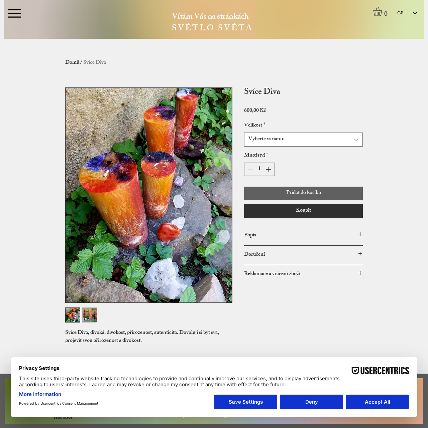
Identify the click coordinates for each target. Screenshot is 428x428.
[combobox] (303, 140)
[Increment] (269, 169)
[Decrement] (249, 169)
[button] (383, 11)
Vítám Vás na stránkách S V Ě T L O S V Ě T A (212, 23)
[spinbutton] (259, 169)
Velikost (254, 126)
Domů (72, 63)
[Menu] (14, 13)
